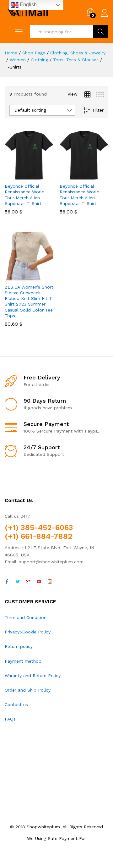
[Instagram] (50, 582)
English (28, 4)
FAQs (10, 718)
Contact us (16, 704)
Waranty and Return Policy (33, 675)
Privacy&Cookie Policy (28, 631)
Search (100, 31)
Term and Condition (25, 617)
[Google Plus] (28, 581)
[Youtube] (39, 581)
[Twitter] (17, 581)
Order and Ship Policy (28, 690)
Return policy (19, 646)
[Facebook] (7, 581)
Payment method (23, 661)
